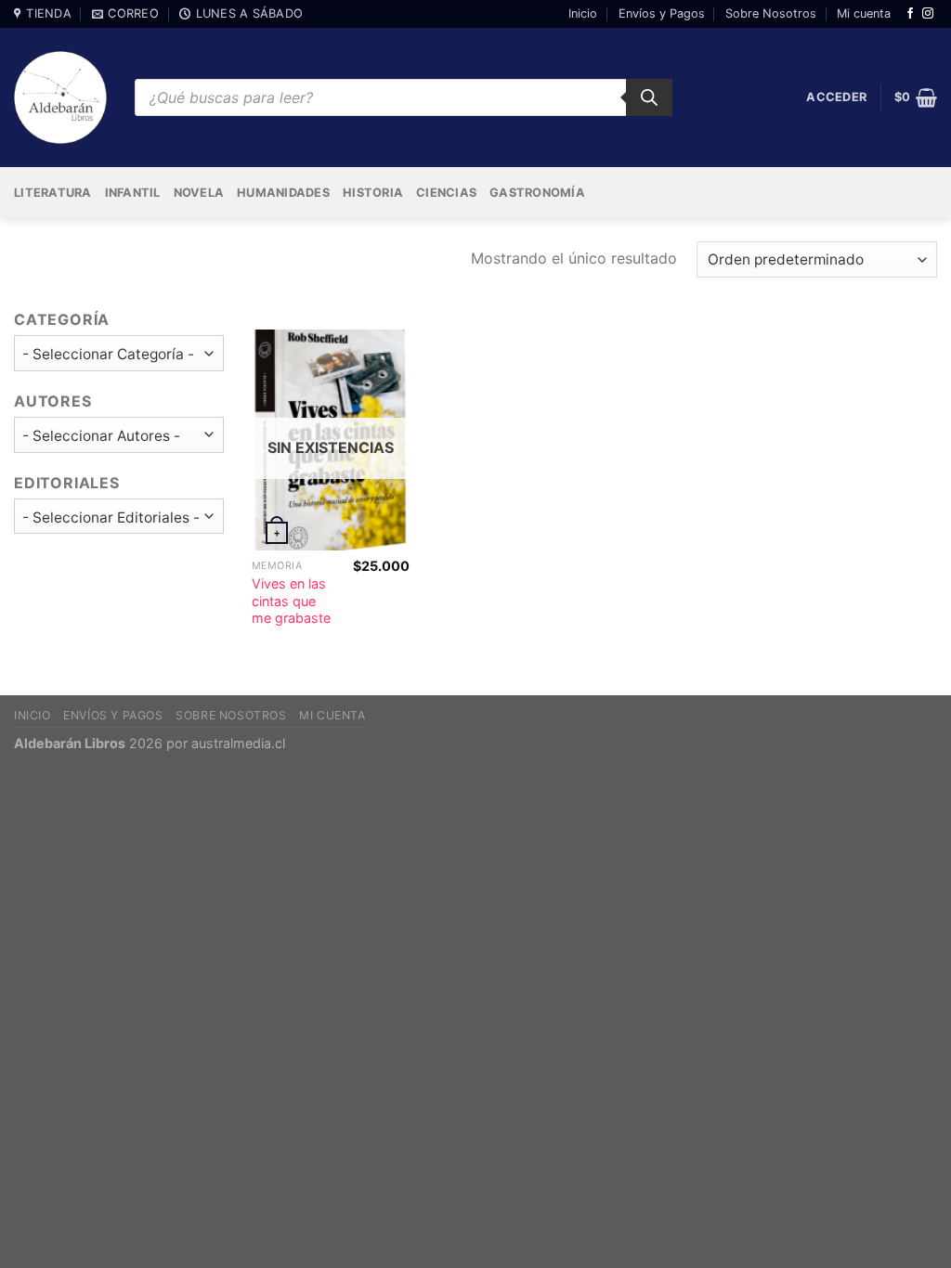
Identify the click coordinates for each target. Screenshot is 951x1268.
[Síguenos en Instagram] (927, 13)
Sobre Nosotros (770, 13)
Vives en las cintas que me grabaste (291, 601)
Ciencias (446, 193)
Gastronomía (537, 193)
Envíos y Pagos (662, 13)
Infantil (133, 193)
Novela (199, 193)
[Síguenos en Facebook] (910, 13)
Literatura (53, 193)
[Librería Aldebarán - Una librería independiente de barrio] (60, 97)
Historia (373, 193)
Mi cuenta (864, 13)
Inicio (582, 13)
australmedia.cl (238, 743)
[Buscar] (649, 97)
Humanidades (283, 193)
